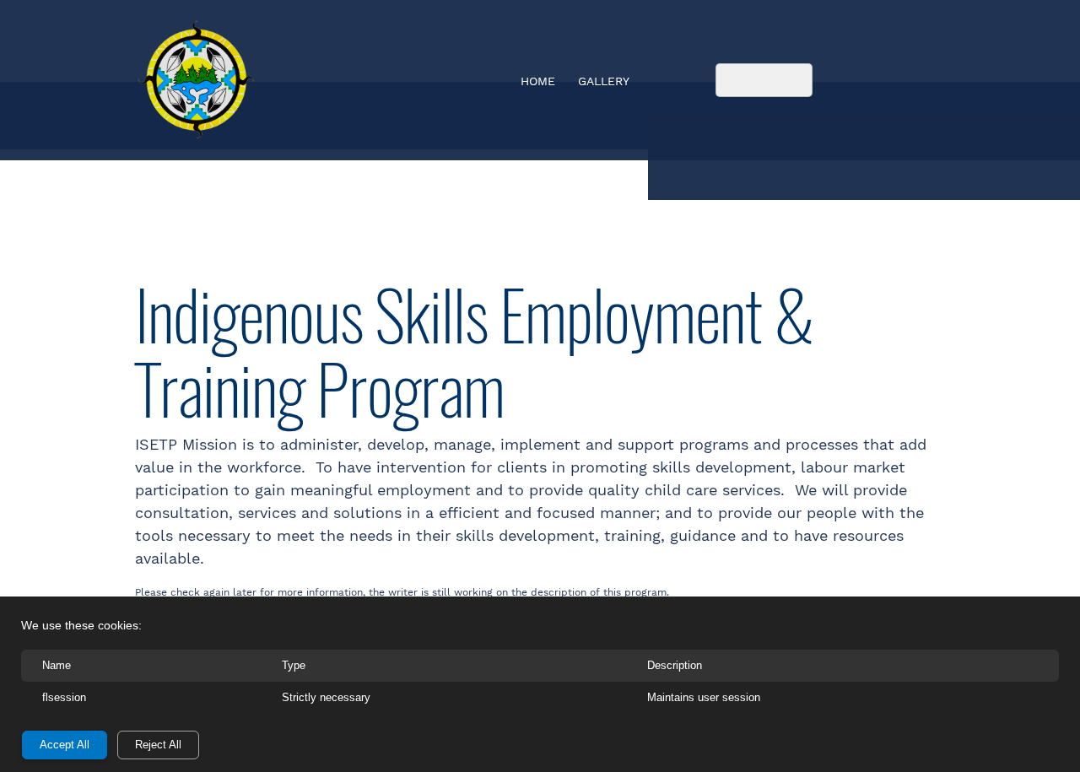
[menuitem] (538, 83)
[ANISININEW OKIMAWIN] (195, 80)
